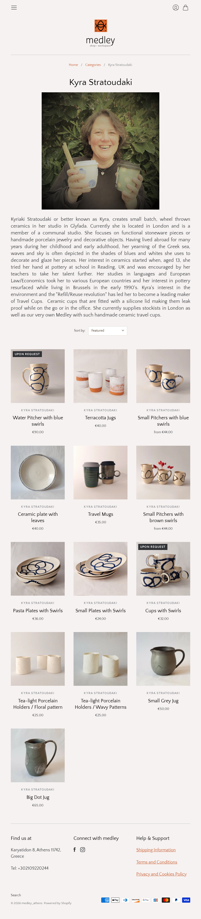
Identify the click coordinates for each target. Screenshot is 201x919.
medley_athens (32, 903)
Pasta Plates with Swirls (38, 610)
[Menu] (14, 7)
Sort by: (79, 331)
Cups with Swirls (163, 610)
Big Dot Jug (37, 797)
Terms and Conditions (156, 862)
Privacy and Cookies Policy (161, 874)
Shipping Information (156, 850)
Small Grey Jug (163, 701)
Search (16, 895)
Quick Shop (37, 396)
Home (73, 65)
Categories (93, 65)
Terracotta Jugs (100, 418)
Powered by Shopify (58, 903)
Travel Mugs (100, 514)
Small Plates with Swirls (100, 610)
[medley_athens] (101, 33)
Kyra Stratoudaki (37, 410)
